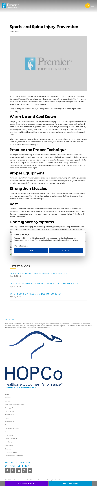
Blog (6, 425)
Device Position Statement (14, 456)
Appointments (10, 432)
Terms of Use (9, 411)
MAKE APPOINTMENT (26, 483)
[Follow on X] (13, 470)
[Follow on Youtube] (30, 470)
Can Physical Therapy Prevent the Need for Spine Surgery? (44, 284)
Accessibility (9, 414)
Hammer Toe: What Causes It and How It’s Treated (38, 273)
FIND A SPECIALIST (70, 483)
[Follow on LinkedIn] (18, 470)
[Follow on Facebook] (7, 470)
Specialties (9, 446)
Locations (8, 442)
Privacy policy (10, 408)
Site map (62, 480)
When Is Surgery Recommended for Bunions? (35, 294)
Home (7, 395)
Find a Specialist (11, 439)
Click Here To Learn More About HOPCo (20, 388)
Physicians (9, 435)
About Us (8, 398)
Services (8, 449)
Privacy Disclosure (53, 480)
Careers (8, 401)
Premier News (9, 422)
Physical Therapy (11, 452)
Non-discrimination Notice (14, 405)
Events (7, 418)
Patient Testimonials (12, 428)
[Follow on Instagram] (24, 470)
